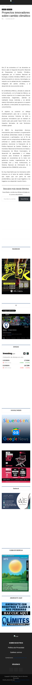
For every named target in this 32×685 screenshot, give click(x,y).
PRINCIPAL (9, 9)
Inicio (3, 6)
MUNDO (8, 6)
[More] (28, 234)
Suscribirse (24, 199)
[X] (10, 234)
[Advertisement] (16, 53)
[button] (3, 2)
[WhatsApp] (16, 234)
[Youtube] (21, 669)
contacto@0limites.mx (20, 658)
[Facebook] (4, 234)
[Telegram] (22, 234)
